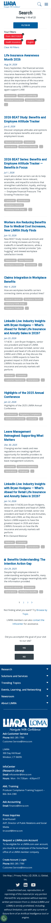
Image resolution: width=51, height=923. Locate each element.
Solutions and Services (14, 676)
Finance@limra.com (19, 805)
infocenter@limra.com (20, 774)
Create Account (10, 859)
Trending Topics (11, 682)
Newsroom (7, 696)
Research (6, 669)
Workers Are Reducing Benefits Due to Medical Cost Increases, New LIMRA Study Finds (25, 226)
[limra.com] (12, 4)
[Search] (39, 4)
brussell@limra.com (13, 830)
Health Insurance (13, 42)
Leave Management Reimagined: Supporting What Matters (23, 435)
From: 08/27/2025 (13, 36)
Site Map (7, 875)
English (30, 42)
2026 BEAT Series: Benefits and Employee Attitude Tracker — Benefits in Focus (25, 163)
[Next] (32, 602)
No (24, 656)
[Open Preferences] (4, 918)
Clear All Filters (11, 47)
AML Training (10, 786)
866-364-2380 (10, 793)
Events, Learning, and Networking (21, 689)
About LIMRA (8, 703)
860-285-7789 (17, 737)
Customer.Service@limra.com (17, 741)
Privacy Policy (21, 875)
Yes (24, 648)
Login (23, 859)
